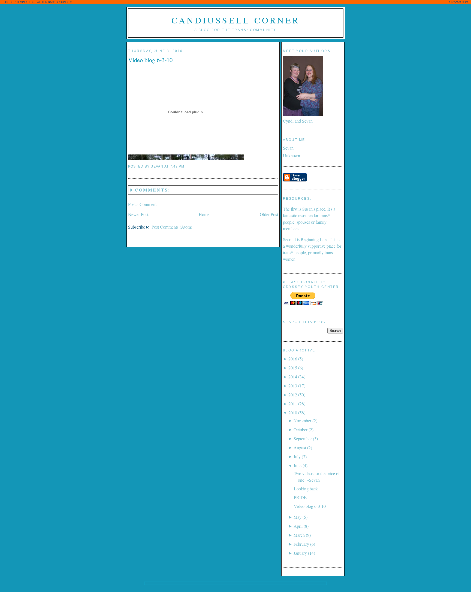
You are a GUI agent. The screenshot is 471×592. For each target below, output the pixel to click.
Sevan (288, 148)
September (303, 438)
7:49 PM (177, 166)
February (301, 544)
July (297, 456)
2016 (292, 359)
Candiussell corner (235, 20)
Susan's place (313, 209)
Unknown (291, 155)
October (300, 429)
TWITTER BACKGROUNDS (52, 2)
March (299, 535)
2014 (292, 377)
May (297, 517)
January (300, 553)
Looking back (306, 488)
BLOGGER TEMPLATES (17, 2)
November (302, 420)
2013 (292, 385)
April (298, 526)
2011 (292, 403)
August (300, 447)
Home (204, 214)
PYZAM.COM (459, 2)
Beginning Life (314, 239)
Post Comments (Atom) (172, 227)
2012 (292, 394)
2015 (292, 368)
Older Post (269, 214)
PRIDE (300, 497)
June (297, 465)
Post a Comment (142, 204)
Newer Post (138, 214)
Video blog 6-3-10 (150, 60)
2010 (292, 412)
